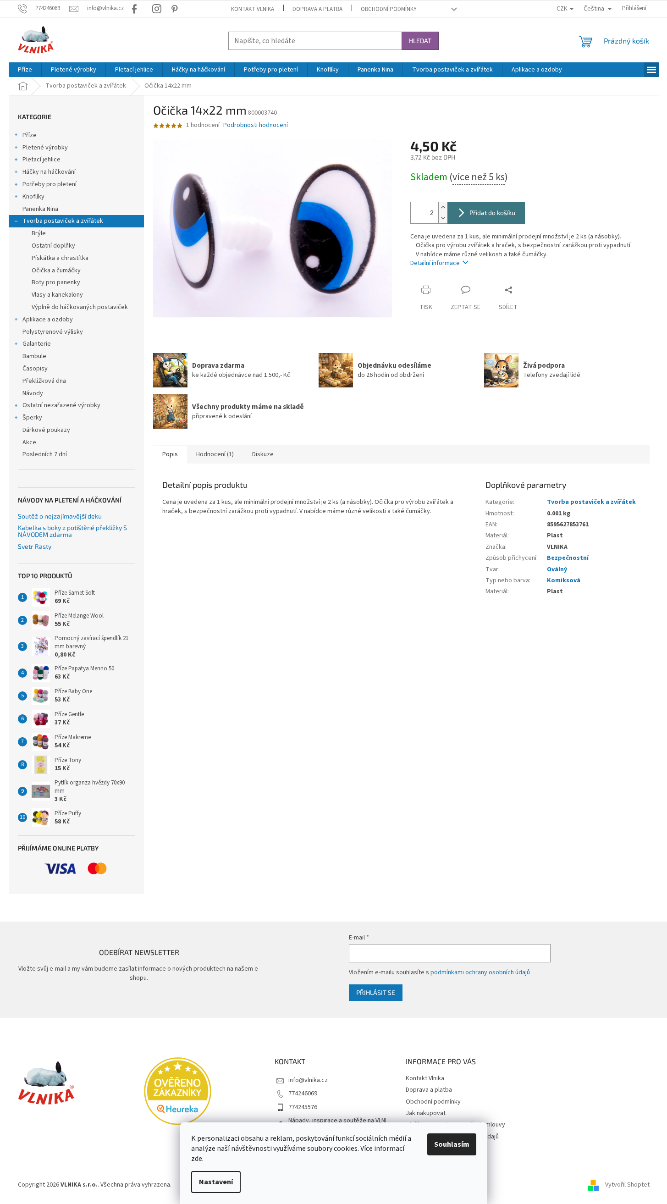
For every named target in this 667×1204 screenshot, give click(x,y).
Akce (29, 442)
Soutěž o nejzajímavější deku (60, 516)
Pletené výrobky (45, 147)
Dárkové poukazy (46, 430)
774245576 (302, 1107)
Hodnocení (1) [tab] (215, 454)
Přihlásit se (375, 992)
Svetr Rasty (34, 546)
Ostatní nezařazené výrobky (61, 405)
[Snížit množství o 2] (442, 218)
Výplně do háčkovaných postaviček (80, 307)
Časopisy (35, 368)
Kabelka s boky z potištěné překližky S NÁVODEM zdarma (72, 531)
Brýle (39, 233)
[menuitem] (25, 69)
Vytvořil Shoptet (627, 1184)
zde (196, 1159)
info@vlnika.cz (308, 1080)
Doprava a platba (317, 9)
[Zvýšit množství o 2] (442, 207)
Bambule (34, 356)
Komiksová (563, 580)
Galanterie (36, 343)
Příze (29, 135)
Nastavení (216, 1182)
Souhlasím (451, 1144)
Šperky (32, 417)
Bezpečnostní (568, 558)
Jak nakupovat (426, 1113)
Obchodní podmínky (389, 9)
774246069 (302, 1093)
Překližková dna (44, 381)
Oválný (557, 569)
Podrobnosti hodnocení (255, 125)
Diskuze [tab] (263, 454)
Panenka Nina (40, 209)
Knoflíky (33, 196)
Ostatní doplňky (53, 245)
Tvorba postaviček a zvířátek (62, 221)
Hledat (420, 40)
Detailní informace (435, 263)
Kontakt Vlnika (252, 9)
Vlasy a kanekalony (57, 294)
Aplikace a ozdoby (47, 319)
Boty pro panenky (56, 282)
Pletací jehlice (41, 159)
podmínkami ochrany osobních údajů (480, 972)
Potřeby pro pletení (49, 184)
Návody (32, 393)
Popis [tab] (170, 454)
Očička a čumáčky (56, 270)
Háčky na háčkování (49, 172)
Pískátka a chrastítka (60, 258)
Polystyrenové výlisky (52, 332)
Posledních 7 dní (44, 454)
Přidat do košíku (492, 212)
